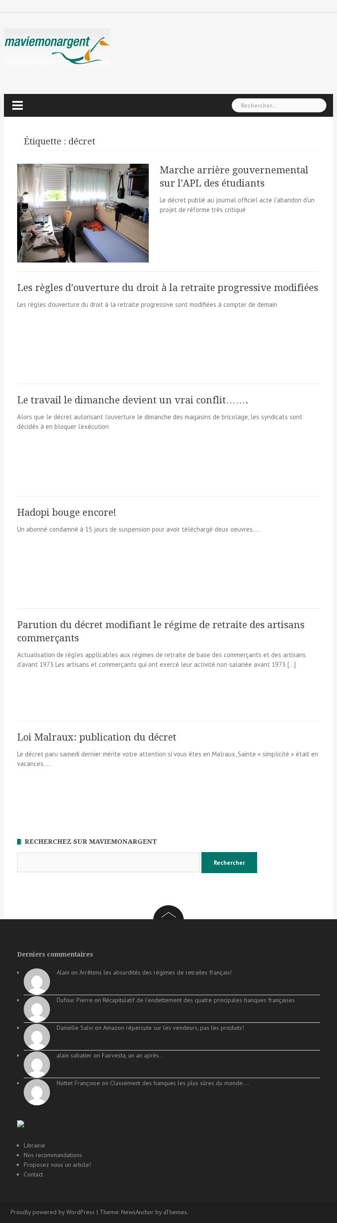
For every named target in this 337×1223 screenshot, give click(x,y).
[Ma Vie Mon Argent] (57, 46)
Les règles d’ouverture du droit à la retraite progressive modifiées (167, 287)
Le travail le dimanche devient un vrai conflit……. (132, 400)
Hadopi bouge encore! (66, 512)
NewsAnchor (137, 1212)
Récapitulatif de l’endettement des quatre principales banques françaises (199, 1000)
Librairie (34, 1145)
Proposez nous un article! (57, 1165)
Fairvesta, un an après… (133, 1055)
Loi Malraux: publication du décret (96, 737)
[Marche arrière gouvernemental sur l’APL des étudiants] (83, 213)
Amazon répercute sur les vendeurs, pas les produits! (173, 1028)
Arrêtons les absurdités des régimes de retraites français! (155, 972)
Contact (33, 1174)
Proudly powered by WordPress (53, 1212)
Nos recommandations (53, 1155)
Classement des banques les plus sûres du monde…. (179, 1083)
